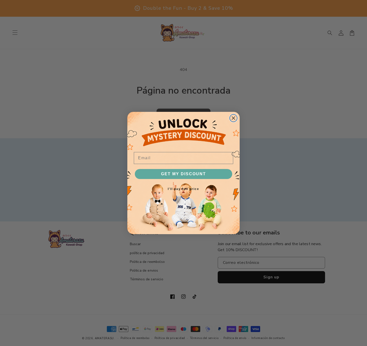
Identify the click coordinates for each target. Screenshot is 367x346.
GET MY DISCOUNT (183, 174)
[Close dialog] (233, 118)
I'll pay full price (183, 189)
